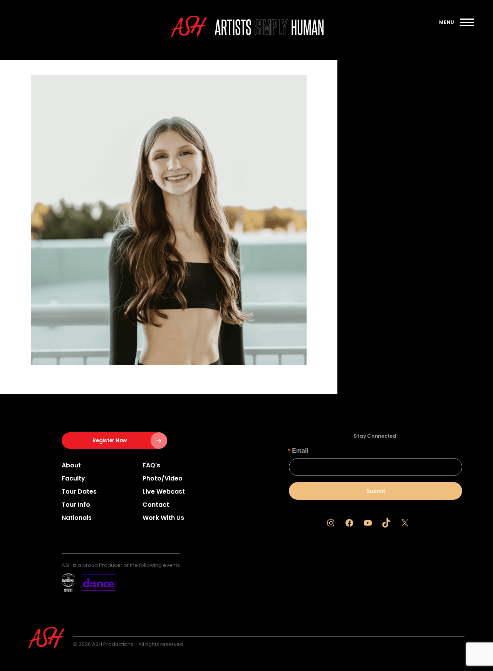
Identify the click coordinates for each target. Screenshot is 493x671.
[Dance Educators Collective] (89, 582)
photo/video (163, 478)
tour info (76, 504)
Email (300, 450)
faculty (73, 478)
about (71, 465)
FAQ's (151, 465)
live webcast (164, 491)
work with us (163, 517)
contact (156, 504)
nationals (77, 517)
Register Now (109, 440)
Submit (375, 490)
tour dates (79, 491)
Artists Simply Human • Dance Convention (269, 27)
